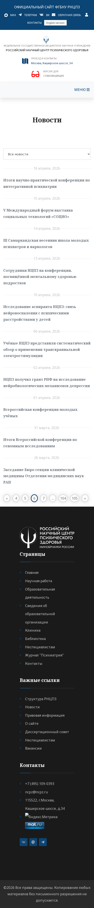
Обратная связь (69, 15)
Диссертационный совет (47, 731)
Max (13, 15)
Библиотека (35, 638)
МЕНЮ (80, 89)
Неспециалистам (40, 647)
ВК (47, 15)
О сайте (31, 723)
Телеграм (30, 15)
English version (55, 22)
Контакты (34, 23)
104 (63, 498)
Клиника (32, 630)
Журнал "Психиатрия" (44, 655)
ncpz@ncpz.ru (36, 792)
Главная (31, 572)
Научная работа (38, 580)
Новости (32, 707)
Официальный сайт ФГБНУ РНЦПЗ (47, 7)
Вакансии (33, 748)
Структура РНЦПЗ (40, 698)
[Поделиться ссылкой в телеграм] (43, 842)
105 (75, 498)
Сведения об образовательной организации (40, 614)
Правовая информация (44, 715)
